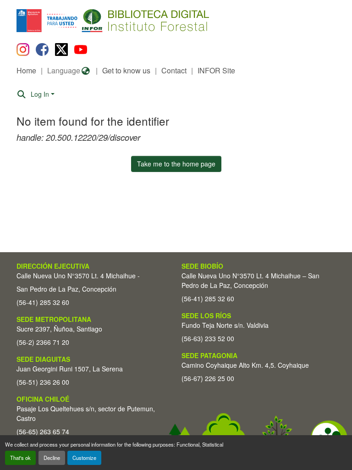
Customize (84, 457)
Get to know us (126, 70)
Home (26, 70)
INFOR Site (216, 70)
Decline (52, 457)
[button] (91, 20)
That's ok (20, 457)
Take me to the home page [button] (176, 163)
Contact (174, 70)
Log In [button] (41, 94)
